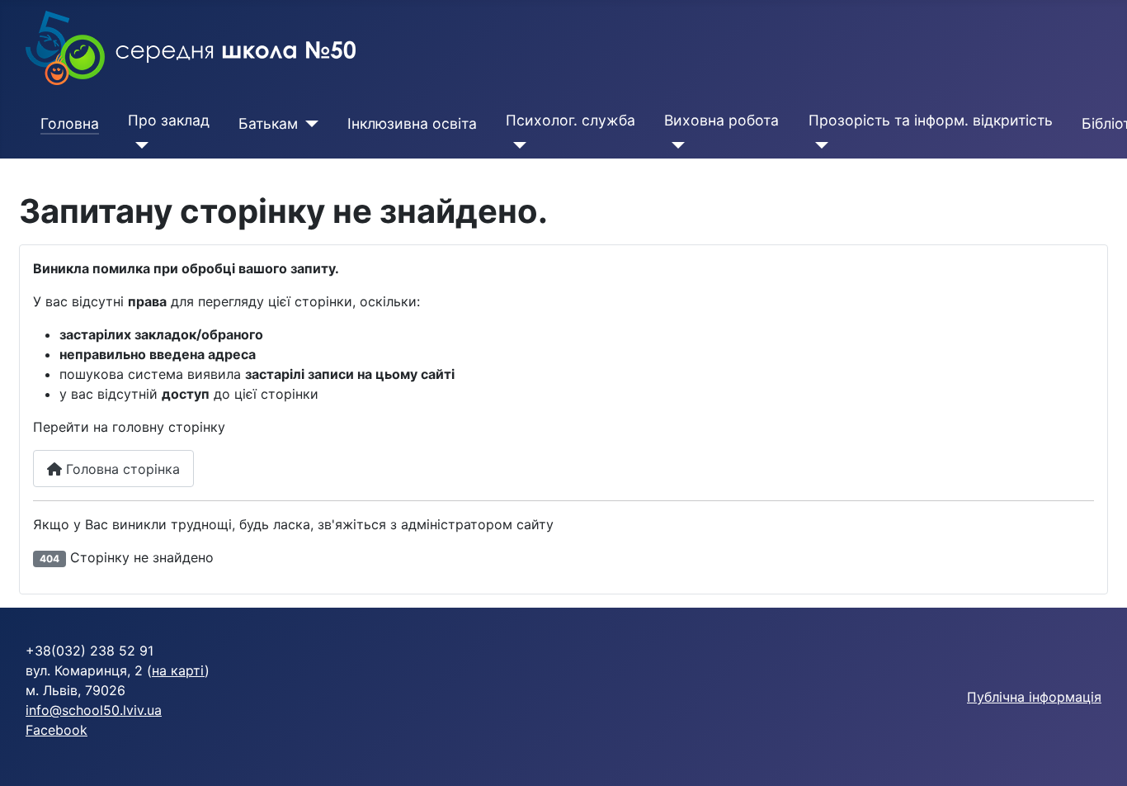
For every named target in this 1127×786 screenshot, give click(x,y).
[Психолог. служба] (516, 145)
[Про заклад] (138, 145)
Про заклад (169, 120)
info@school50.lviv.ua (94, 710)
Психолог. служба (570, 120)
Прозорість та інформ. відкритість (931, 120)
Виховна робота (721, 120)
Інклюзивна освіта (412, 123)
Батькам (268, 123)
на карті (178, 670)
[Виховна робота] (674, 145)
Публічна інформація (1034, 697)
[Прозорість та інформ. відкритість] (819, 145)
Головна (69, 123)
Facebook (56, 730)
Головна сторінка (121, 469)
